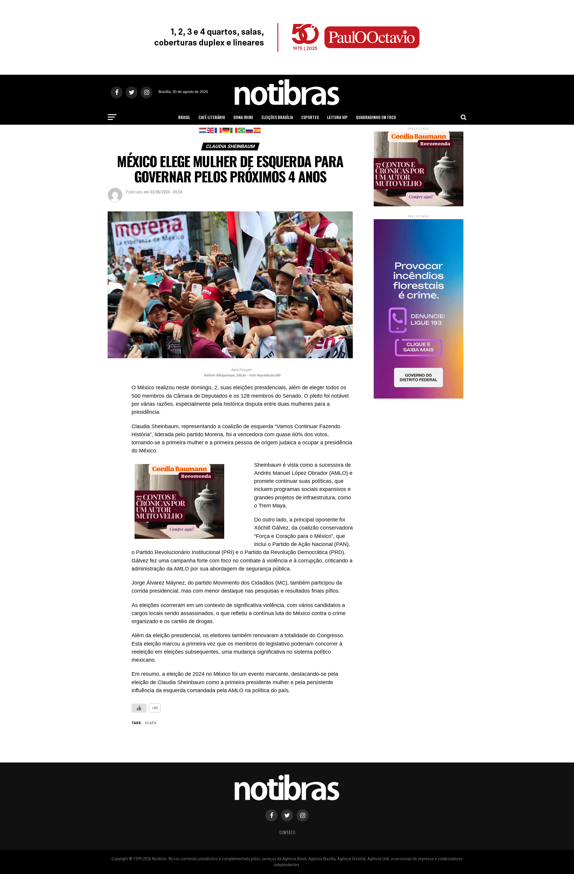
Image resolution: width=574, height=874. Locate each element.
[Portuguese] (242, 130)
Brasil (184, 117)
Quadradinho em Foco (376, 117)
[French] (218, 130)
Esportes (310, 117)
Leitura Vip (337, 117)
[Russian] (250, 130)
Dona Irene (243, 117)
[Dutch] (203, 130)
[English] (211, 130)
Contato (287, 832)
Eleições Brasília (277, 117)
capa (151, 723)
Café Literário (212, 117)
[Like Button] (139, 708)
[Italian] (234, 130)
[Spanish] (257, 130)
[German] (226, 130)
